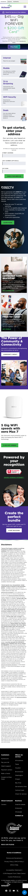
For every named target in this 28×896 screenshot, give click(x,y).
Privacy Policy (9, 861)
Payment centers (6, 769)
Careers (3, 804)
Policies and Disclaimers (13, 858)
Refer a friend (5, 773)
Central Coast (19, 790)
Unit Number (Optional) (10, 160)
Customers (5, 755)
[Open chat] (24, 892)
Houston (18, 768)
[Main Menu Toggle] (25, 7)
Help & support (6, 766)
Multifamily (16, 1)
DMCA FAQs (14, 865)
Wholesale (18, 812)
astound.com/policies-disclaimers (16, 595)
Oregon (17, 779)
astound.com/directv (22, 697)
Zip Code (5, 168)
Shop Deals (14, 47)
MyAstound (5, 758)
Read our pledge (7, 844)
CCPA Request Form (9, 873)
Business (10, 1)
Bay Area (18, 782)
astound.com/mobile (19, 640)
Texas (17, 764)
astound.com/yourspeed (7, 592)
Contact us (19, 815)
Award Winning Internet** (14, 477)
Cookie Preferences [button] (14, 877)
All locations (19, 760)
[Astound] (6, 6)
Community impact (10, 354)
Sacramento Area (21, 786)
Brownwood (19, 771)
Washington (19, 775)
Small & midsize (20, 804)
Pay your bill (5, 762)
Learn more (8, 222)
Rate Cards (21, 873)
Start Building (14, 530)
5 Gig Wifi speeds (9, 445)
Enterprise (18, 808)
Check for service (21, 794)
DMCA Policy (19, 861)
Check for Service (14, 176)
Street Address (7, 152)
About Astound (7, 801)
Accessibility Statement (13, 870)
